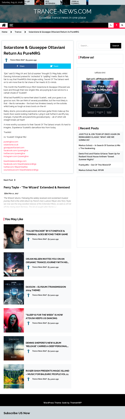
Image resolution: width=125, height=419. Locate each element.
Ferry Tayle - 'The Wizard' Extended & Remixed (37, 187)
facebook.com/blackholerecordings (20, 164)
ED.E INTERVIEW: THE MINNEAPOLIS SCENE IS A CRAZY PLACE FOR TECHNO (43, 2)
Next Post (8, 180)
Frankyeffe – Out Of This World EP (95, 165)
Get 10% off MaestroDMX (100, 78)
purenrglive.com (11, 142)
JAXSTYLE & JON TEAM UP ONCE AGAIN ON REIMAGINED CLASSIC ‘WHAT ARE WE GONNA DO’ (99, 137)
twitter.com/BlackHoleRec (16, 167)
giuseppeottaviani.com (14, 147)
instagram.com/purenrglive (16, 156)
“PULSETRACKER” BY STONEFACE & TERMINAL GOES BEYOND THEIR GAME (47, 233)
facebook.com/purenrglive (16, 150)
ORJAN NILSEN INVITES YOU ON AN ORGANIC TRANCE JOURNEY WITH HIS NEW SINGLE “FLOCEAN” (47, 260)
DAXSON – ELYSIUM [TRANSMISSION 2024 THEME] (46, 288)
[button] (111, 25)
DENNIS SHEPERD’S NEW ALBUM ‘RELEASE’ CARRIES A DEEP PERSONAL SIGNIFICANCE (46, 344)
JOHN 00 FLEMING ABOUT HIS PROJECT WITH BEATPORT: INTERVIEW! (69, 2)
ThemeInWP (76, 403)
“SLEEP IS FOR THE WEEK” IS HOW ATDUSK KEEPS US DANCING (44, 316)
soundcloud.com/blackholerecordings (21, 170)
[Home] (4, 25)
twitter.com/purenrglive (14, 153)
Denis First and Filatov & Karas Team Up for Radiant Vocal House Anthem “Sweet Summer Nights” (99, 157)
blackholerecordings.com (15, 161)
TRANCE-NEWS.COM (63, 11)
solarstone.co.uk (11, 145)
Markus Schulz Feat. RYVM (91, 170)
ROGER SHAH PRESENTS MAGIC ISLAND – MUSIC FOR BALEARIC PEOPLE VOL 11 (47, 372)
